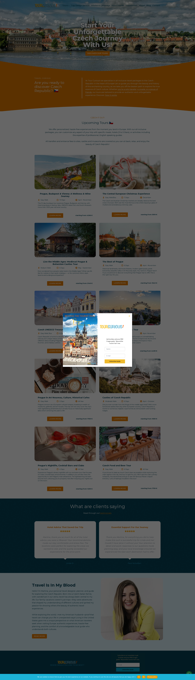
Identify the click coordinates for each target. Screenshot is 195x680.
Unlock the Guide (114, 361)
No (144, 677)
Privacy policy (152, 677)
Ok (139, 677)
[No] (192, 677)
